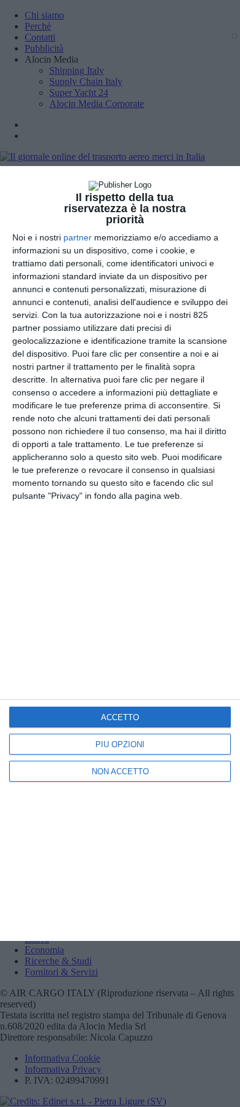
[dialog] (120, 553)
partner (77, 237)
